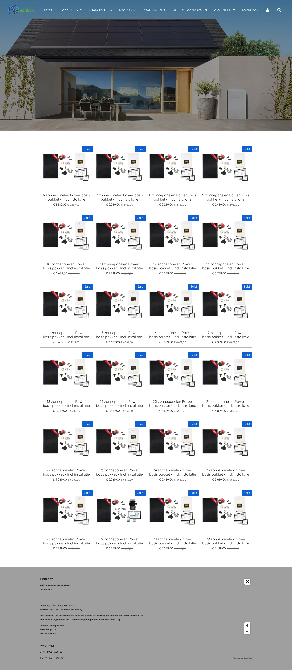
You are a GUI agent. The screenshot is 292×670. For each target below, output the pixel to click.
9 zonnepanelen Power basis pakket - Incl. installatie (225, 197)
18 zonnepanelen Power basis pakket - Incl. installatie (66, 403)
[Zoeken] (279, 10)
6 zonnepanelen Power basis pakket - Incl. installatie (66, 197)
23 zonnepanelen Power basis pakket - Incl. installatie (119, 472)
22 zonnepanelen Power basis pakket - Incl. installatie (66, 472)
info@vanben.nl (59, 619)
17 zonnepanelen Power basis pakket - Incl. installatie (225, 335)
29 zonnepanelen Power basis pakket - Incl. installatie (225, 541)
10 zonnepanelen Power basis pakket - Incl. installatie (66, 266)
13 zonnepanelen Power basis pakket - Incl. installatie (225, 266)
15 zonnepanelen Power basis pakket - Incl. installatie (119, 335)
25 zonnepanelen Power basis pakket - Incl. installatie (225, 472)
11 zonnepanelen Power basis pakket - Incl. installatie (119, 266)
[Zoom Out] (247, 631)
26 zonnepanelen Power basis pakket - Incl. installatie (66, 541)
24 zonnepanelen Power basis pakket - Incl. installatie (172, 472)
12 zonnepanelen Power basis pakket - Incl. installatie (172, 266)
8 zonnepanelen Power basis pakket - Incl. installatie (172, 197)
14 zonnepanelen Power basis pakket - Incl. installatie (66, 335)
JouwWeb (248, 658)
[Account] (267, 10)
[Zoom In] (247, 625)
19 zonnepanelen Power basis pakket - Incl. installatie (119, 403)
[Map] (200, 606)
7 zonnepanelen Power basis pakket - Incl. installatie (119, 197)
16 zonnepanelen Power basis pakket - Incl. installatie (172, 335)
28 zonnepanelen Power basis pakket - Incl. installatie (172, 541)
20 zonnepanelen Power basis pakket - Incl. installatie (172, 403)
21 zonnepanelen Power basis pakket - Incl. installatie (225, 403)
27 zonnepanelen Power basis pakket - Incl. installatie (119, 541)
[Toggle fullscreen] (247, 582)
